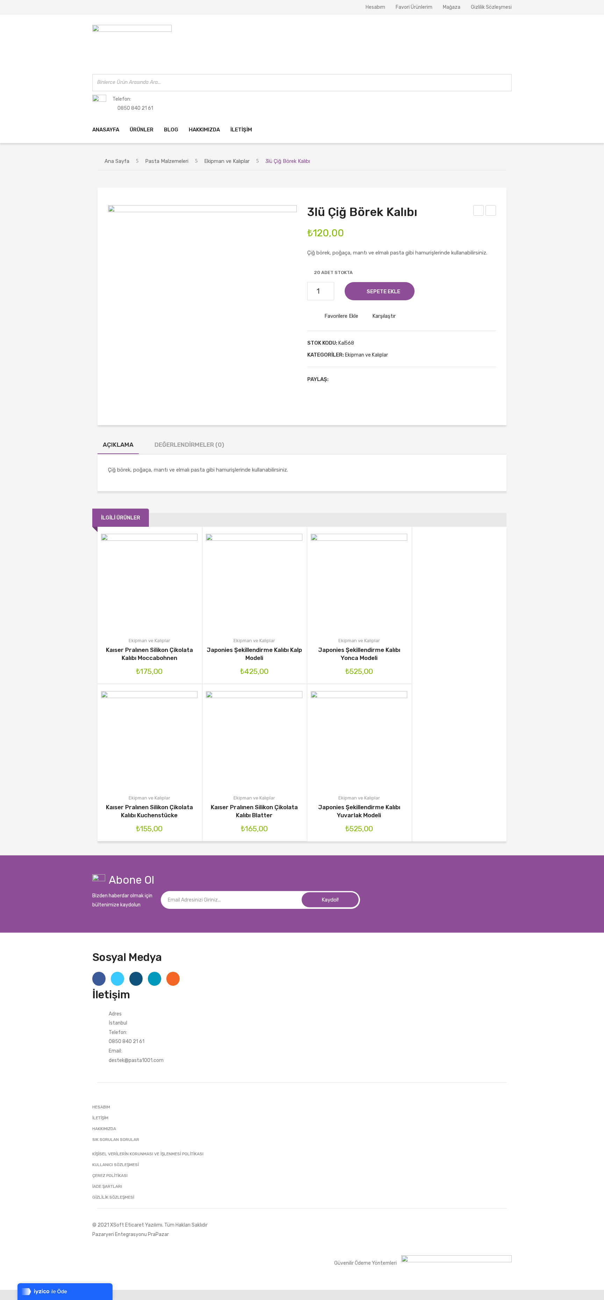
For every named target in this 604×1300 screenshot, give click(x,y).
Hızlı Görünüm (179, 582)
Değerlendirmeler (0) (189, 444)
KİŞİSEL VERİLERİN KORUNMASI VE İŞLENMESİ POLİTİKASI (147, 1153)
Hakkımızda (104, 1128)
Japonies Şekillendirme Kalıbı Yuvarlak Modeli (359, 811)
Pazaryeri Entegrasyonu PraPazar (130, 1234)
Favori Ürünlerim (414, 7)
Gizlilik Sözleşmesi (491, 7)
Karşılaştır (384, 316)
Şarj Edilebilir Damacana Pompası (479, 211)
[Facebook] (337, 379)
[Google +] (370, 379)
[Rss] (173, 979)
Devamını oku (224, 582)
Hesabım (375, 7)
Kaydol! (330, 900)
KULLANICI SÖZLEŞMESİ (115, 1164)
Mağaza (451, 7)
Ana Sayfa (117, 161)
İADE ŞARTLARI (107, 1186)
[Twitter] (348, 379)
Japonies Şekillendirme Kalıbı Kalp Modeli (254, 653)
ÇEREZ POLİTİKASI (110, 1175)
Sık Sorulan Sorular (115, 1139)
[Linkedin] (154, 979)
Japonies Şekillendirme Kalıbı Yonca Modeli (359, 653)
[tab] (118, 446)
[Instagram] (136, 979)
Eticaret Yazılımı (143, 1225)
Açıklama (118, 444)
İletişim (100, 1117)
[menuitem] (105, 130)
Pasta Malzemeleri (166, 161)
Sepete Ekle (383, 291)
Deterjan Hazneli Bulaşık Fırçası (491, 211)
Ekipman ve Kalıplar (227, 161)
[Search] (504, 82)
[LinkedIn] (381, 379)
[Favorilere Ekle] (139, 582)
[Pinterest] (359, 379)
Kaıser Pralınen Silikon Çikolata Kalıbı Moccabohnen (149, 653)
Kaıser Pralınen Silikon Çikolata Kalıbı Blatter (254, 811)
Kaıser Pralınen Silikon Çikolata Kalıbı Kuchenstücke (149, 811)
